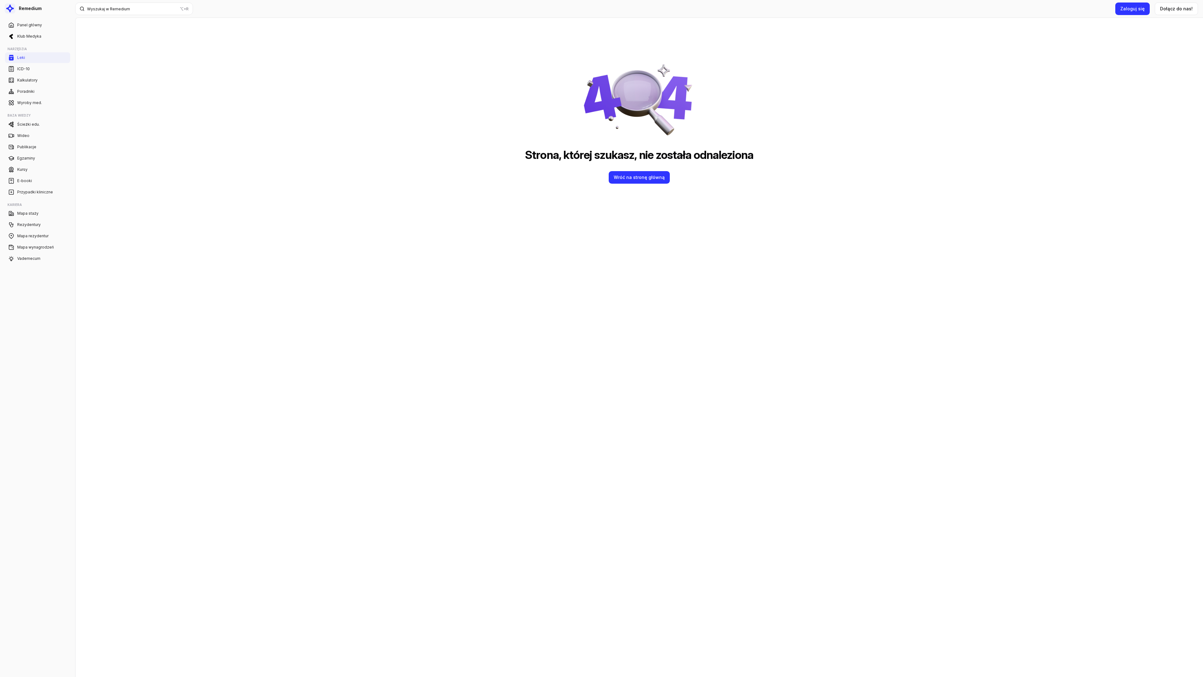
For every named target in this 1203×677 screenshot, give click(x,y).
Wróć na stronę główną (639, 177)
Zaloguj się (1132, 8)
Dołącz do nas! (1176, 8)
